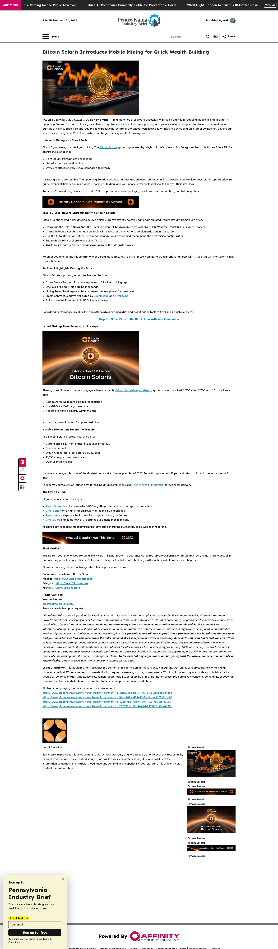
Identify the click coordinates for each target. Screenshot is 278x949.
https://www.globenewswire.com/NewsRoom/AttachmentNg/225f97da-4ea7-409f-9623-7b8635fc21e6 (106, 701)
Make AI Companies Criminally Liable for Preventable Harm (131, 5)
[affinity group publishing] (22, 479)
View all (270, 5)
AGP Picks (10, 5)
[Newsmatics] (22, 487)
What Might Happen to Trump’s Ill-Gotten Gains (223, 5)
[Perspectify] (22, 471)
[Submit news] (22, 462)
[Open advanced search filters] (215, 36)
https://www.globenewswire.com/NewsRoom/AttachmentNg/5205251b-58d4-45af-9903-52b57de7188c (107, 706)
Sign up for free (34, 932)
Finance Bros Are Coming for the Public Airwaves (40, 5)
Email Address (19, 918)
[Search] (208, 36)
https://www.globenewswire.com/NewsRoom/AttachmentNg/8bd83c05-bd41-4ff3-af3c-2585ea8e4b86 (107, 692)
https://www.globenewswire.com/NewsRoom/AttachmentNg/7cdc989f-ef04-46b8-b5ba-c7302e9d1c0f (107, 697)
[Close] (62, 879)
